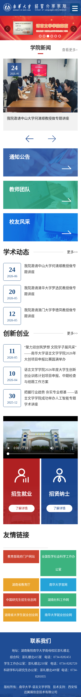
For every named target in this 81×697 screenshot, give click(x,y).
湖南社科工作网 (58, 599)
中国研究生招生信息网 (21, 599)
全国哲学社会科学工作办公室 (58, 563)
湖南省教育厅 (21, 584)
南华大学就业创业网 (58, 615)
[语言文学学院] (35, 7)
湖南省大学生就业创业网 (21, 615)
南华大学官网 (58, 584)
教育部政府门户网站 (21, 556)
